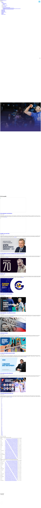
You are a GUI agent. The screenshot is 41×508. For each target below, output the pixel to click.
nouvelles (4, 4)
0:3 (5, 440)
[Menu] (39, 1)
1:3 (6, 441)
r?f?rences (3, 12)
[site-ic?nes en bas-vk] (1, 507)
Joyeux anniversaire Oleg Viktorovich (6, 373)
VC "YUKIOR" (4, 6)
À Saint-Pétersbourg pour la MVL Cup (6, 393)
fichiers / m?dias (3, 11)
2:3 (5, 445)
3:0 (6, 439)
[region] (20, 103)
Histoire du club (3, 10)
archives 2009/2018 (4, 14)
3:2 (16, 441)
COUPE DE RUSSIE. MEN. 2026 (6, 7)
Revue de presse (3, 9)
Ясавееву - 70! (2, 273)
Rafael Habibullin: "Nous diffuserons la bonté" (8, 312)
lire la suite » (22, 277)
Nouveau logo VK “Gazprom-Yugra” (6, 293)
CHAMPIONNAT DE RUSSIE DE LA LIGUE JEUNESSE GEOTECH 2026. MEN (11, 8)
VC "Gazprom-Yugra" (5, 5)
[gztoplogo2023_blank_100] (3, 0)
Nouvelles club (4, 3)
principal (2, 2)
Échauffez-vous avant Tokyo (5, 233)
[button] (20, 190)
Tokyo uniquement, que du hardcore (6, 213)
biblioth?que (3, 13)
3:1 (8, 439)
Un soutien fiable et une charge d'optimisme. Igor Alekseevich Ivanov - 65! (12, 253)
